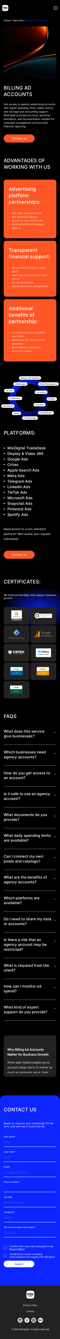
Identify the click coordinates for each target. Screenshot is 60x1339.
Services (18, 20)
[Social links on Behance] (40, 1320)
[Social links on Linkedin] (20, 1320)
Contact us (19, 138)
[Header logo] (5, 8)
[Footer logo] (30, 1295)
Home (7, 20)
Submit (19, 1264)
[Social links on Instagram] (33, 1320)
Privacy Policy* (17, 1249)
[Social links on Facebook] (26, 1320)
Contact (30, 1311)
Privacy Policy (30, 1305)
